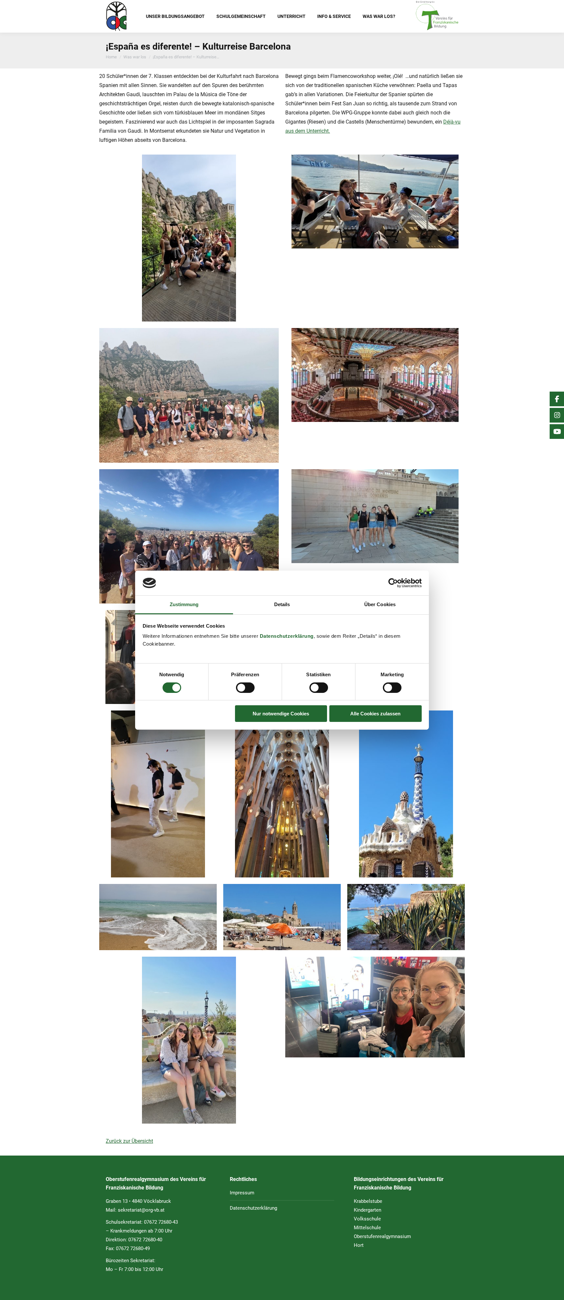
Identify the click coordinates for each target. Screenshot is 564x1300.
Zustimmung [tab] (184, 604)
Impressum (242, 1193)
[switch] (245, 687)
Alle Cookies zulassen (375, 713)
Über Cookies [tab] (380, 604)
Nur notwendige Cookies (281, 713)
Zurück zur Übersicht (129, 1141)
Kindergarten (367, 1210)
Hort (359, 1245)
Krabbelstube (368, 1201)
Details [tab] (282, 604)
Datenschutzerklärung (287, 636)
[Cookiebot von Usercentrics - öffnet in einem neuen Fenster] (393, 583)
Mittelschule (367, 1228)
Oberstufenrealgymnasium (382, 1236)
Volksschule (367, 1219)
